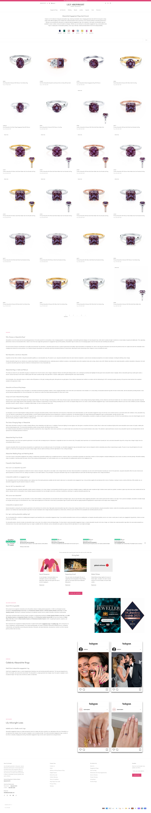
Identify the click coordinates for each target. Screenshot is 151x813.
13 (81, 315)
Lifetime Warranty (54, 777)
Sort (146, 40)
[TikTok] (16, 795)
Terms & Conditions (54, 779)
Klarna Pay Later (53, 775)
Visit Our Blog (93, 770)
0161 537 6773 (43, 3)
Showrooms (98, 10)
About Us (92, 766)
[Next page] (85, 315)
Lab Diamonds (62, 10)
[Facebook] (4, 795)
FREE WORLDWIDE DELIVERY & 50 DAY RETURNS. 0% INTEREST (75, 0)
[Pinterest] (10, 795)
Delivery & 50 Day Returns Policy (57, 770)
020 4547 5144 (12, 787)
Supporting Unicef (70, 574)
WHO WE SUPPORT (75, 593)
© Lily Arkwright (7, 807)
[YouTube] (13, 795)
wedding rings (55, 623)
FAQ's (51, 768)
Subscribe (137, 775)
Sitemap (51, 786)
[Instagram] (7, 795)
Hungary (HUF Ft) (8, 804)
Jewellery (81, 10)
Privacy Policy (53, 783)
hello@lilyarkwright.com (9, 792)
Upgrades (87, 10)
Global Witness (95, 574)
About (93, 10)
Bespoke (75, 10)
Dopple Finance (53, 772)
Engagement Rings (54, 10)
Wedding (69, 10)
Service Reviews (94, 775)
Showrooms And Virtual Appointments (98, 772)
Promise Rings (93, 781)
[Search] (107, 3)
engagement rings (46, 623)
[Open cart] (110, 3)
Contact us (52, 766)
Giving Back (93, 779)
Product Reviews (94, 777)
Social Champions (44, 574)
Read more (41, 585)
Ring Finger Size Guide (55, 781)
